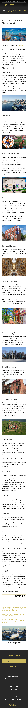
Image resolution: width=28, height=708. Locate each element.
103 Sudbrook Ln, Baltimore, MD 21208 (14, 680)
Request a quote (14, 666)
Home (3, 10)
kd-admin (21, 45)
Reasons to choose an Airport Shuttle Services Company (13, 615)
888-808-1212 (11, 1)
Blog (9, 10)
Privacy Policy (12, 705)
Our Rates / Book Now (14, 661)
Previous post (5, 596)
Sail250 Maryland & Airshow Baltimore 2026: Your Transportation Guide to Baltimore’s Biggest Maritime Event (14, 609)
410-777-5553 (22, 1)
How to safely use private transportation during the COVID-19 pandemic (13, 621)
